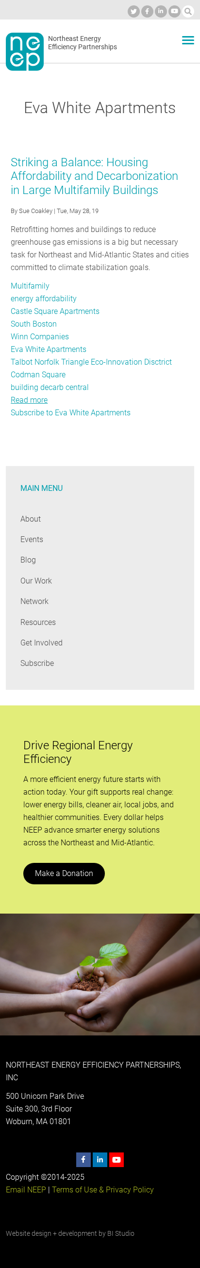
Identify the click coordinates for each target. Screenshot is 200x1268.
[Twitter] (134, 11)
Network (34, 601)
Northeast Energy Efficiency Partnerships (82, 43)
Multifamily (30, 286)
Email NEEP (26, 1189)
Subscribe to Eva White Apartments (71, 412)
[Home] (25, 52)
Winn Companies (40, 336)
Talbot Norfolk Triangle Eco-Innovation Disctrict (91, 362)
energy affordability (44, 298)
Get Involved (41, 642)
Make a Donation (64, 873)
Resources (38, 622)
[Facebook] (147, 11)
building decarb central (50, 387)
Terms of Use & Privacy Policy (103, 1189)
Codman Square (38, 374)
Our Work (36, 580)
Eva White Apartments (48, 349)
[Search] (188, 11)
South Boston (34, 324)
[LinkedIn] (161, 11)
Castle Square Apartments (55, 311)
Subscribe (37, 663)
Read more (29, 400)
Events (31, 539)
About (30, 519)
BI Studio (120, 1233)
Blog (28, 560)
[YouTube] (174, 11)
